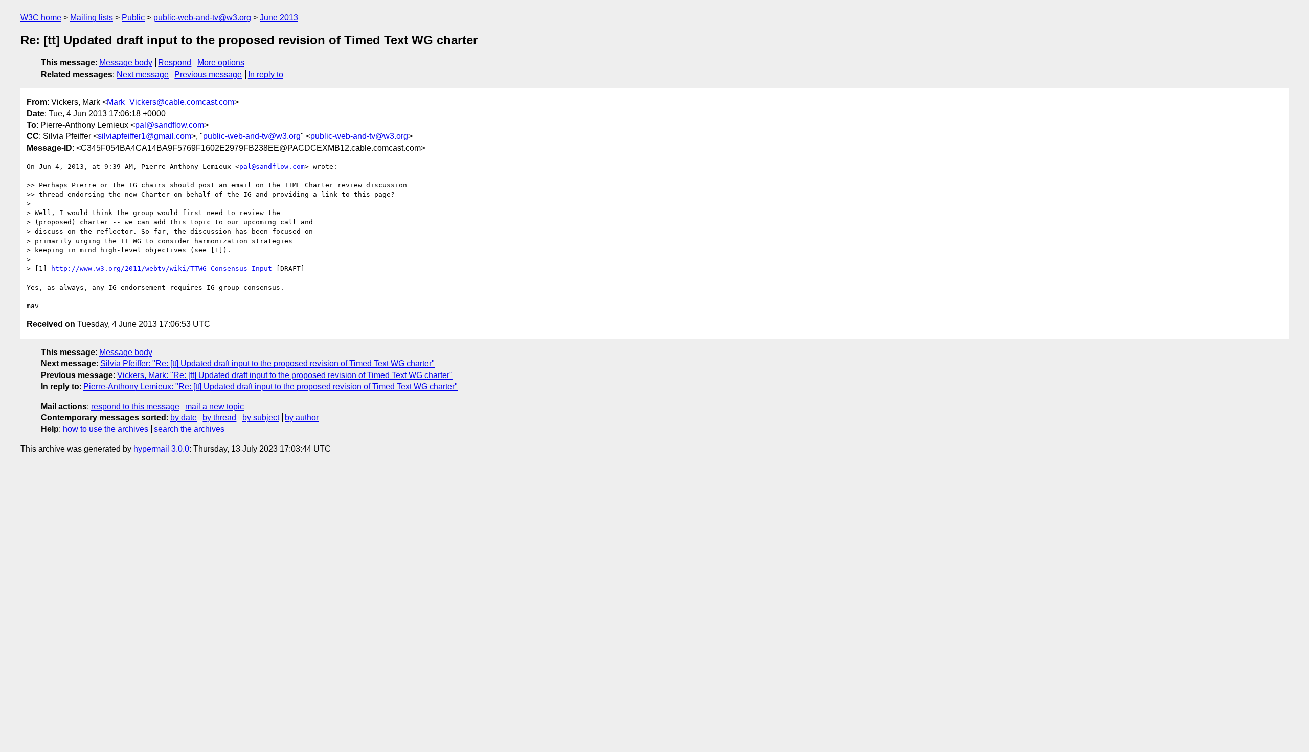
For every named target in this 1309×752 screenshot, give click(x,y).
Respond (174, 62)
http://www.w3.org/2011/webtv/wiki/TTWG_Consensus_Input (161, 268)
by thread (219, 417)
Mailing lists (91, 17)
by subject (260, 417)
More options (220, 62)
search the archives (189, 429)
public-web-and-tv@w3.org (202, 17)
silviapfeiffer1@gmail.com (144, 136)
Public (133, 17)
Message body (125, 62)
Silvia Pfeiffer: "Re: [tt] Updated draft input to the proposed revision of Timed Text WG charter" (267, 363)
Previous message (208, 74)
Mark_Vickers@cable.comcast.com (170, 102)
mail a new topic (214, 406)
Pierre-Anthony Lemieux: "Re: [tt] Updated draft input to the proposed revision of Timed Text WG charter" (270, 386)
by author (302, 417)
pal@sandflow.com (169, 125)
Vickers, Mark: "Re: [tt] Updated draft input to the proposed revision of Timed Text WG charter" (285, 375)
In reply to (265, 74)
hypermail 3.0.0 (161, 448)
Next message (143, 74)
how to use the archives (105, 429)
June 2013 (279, 17)
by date (183, 417)
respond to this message (135, 406)
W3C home (40, 17)
